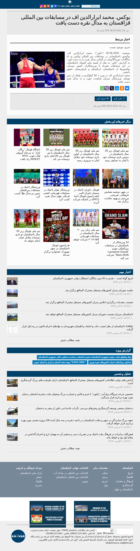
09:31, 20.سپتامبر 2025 (119, 333)
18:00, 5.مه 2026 (122, 282)
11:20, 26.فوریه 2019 (120, 387)
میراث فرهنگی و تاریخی (29, 467)
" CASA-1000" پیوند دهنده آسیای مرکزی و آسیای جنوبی (60, 362)
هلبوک (38, 481)
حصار (39, 477)
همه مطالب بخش (70, 340)
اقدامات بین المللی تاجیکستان (72, 477)
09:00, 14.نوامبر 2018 (120, 401)
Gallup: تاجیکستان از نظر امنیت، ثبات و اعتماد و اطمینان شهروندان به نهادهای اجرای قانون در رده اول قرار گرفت (77, 328)
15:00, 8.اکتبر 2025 (121, 306)
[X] (112, 88)
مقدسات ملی (100, 467)
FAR (77, 6)
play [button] (86, 6)
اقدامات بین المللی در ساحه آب (71, 473)
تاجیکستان (127, 467)
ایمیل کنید (103, 98)
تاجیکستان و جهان (123, 489)
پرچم (105, 477)
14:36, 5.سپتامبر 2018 (120, 427)
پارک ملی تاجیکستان (31, 473)
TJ (58, 6)
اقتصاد (129, 477)
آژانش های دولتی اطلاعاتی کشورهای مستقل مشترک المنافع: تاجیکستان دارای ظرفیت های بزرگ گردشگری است (77, 381)
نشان (105, 473)
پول (106, 485)
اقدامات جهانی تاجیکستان (74, 467)
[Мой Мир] (117, 88)
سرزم (38, 485)
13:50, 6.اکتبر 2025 (121, 318)
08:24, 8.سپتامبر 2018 (120, 412)
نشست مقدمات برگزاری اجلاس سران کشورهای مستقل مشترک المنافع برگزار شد (89, 302)
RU (63, 6)
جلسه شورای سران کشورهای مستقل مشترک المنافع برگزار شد (99, 290)
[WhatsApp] (102, 88)
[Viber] (106, 88)
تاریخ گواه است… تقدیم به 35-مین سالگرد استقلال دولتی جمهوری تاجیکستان (93, 278)
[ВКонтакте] (127, 88)
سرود (105, 481)
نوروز (85, 481)
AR (72, 6)
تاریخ (130, 473)
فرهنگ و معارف (124, 481)
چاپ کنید (119, 98)
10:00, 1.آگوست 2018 (120, 441)
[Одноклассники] (122, 88)
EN (67, 6)
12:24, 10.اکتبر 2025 (120, 294)
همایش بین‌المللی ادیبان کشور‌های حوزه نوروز (110, 362)
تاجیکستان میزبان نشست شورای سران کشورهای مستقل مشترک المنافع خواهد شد (89, 314)
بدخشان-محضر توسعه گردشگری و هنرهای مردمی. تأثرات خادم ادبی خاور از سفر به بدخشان (84, 408)
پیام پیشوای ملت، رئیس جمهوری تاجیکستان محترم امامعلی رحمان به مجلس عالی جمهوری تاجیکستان (84, 357)
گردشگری (127, 485)
